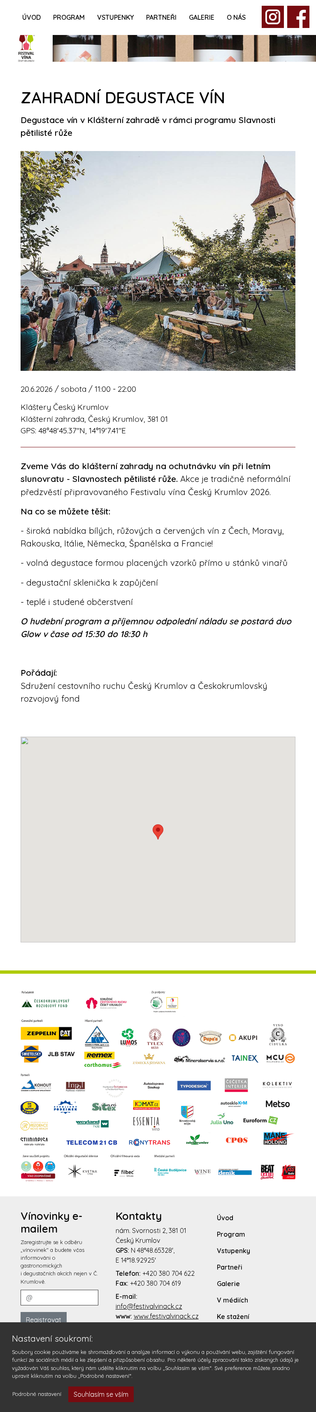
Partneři (161, 17)
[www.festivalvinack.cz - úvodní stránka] (26, 47)
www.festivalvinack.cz (166, 1316)
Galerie (201, 17)
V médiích (232, 1300)
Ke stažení (233, 1316)
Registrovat (43, 1320)
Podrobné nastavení (36, 1394)
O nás (236, 17)
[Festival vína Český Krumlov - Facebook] (273, 16)
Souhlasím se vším (101, 1394)
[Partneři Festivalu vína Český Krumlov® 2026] (158, 1086)
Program (69, 17)
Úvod (31, 17)
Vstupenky (115, 17)
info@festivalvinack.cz (149, 1306)
